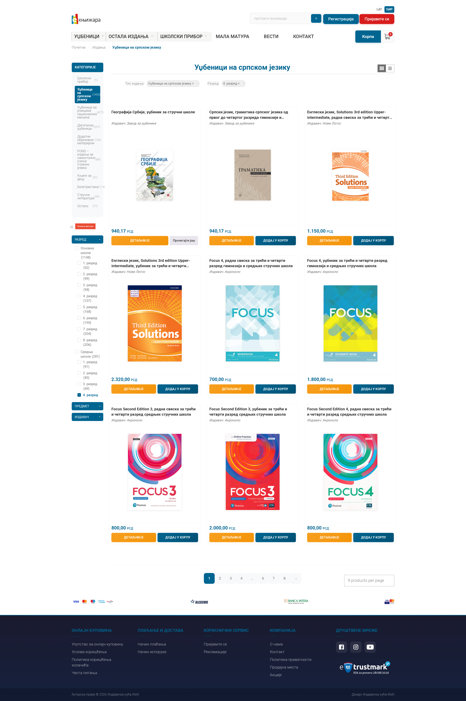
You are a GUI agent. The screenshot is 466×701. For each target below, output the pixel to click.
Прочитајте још (184, 240)
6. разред (90, 320)
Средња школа (90, 354)
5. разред (90, 309)
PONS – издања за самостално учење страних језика (88, 159)
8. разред (90, 342)
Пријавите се (377, 19)
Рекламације (215, 652)
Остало (87, 206)
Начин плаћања (152, 644)
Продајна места (284, 667)
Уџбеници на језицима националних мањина (88, 112)
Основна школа (87, 252)
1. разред (90, 265)
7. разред (90, 331)
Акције (276, 675)
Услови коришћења (89, 652)
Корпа (368, 36)
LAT (379, 9)
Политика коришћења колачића (91, 662)
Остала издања (129, 36)
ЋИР (389, 9)
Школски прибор (181, 36)
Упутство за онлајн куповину (97, 644)
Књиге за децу (87, 177)
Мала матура (232, 36)
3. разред (90, 287)
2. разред (90, 276)
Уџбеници (86, 36)
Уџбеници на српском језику (88, 94)
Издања (98, 47)
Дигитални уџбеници (88, 127)
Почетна (78, 47)
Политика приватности (290, 659)
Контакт (303, 36)
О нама (276, 644)
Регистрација (341, 19)
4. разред (90, 298)
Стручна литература (88, 196)
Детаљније (140, 240)
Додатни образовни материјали (88, 140)
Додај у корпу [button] (275, 240)
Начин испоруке (152, 652)
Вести (271, 36)
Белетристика (88, 187)
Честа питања (84, 673)
